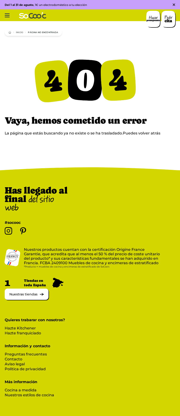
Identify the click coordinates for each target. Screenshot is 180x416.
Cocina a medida (21, 390)
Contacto (13, 359)
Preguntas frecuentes (26, 354)
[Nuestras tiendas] (27, 298)
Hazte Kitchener (20, 328)
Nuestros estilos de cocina (29, 395)
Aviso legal (15, 364)
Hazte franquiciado (23, 333)
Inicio (19, 32)
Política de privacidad (25, 369)
